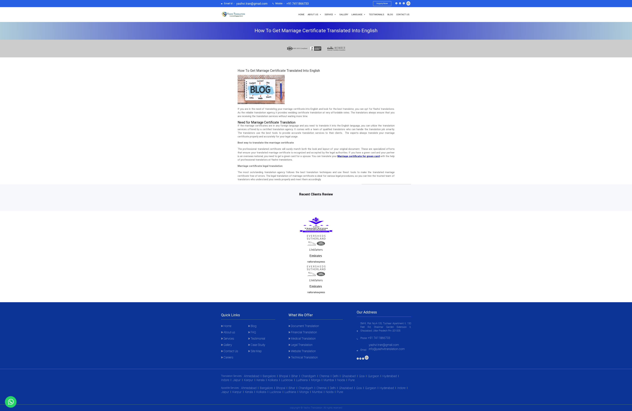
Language (356, 14)
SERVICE (329, 14)
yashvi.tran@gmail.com (252, 3)
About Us (313, 14)
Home (301, 14)
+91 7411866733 (297, 3)
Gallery (343, 14)
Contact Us (402, 14)
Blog (390, 14)
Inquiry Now (382, 3)
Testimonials (376, 14)
